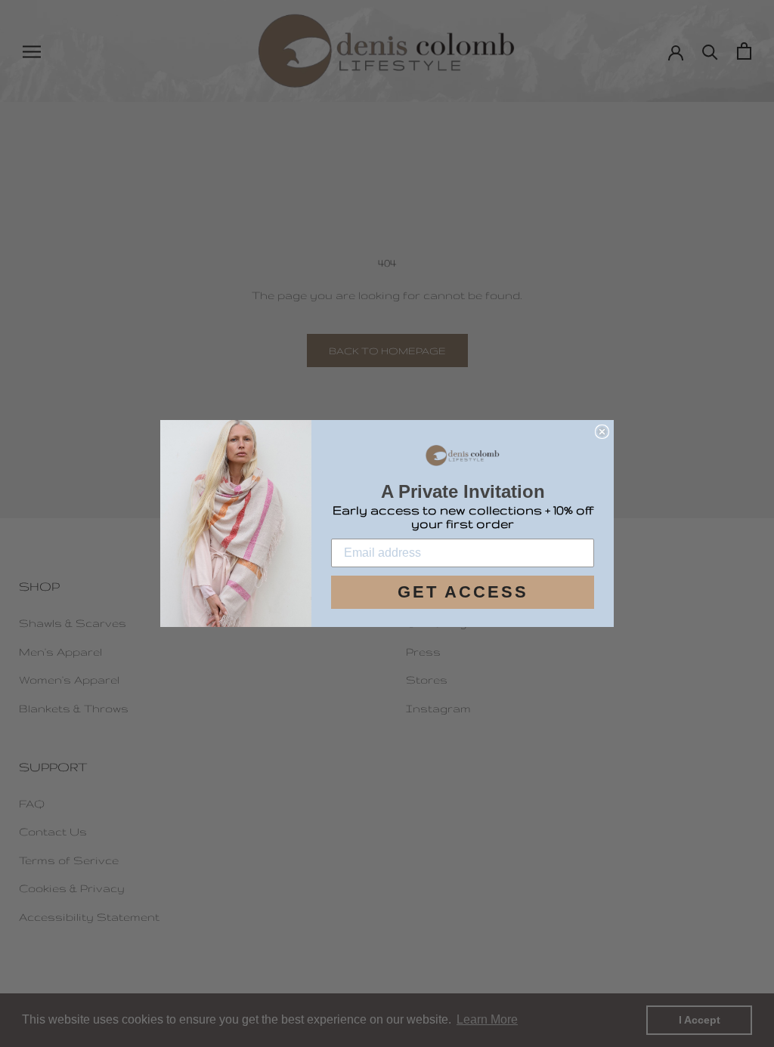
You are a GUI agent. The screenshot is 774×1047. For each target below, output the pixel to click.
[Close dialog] (602, 431)
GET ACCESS (463, 591)
